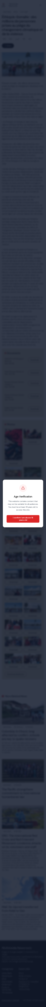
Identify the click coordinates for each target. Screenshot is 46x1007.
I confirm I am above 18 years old (23, 519)
